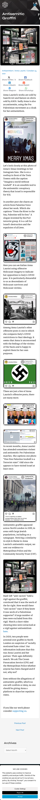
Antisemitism (7, 71)
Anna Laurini (20, 71)
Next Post (20, 730)
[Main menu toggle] (35, 5)
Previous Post (20, 723)
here (5, 631)
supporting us (19, 711)
